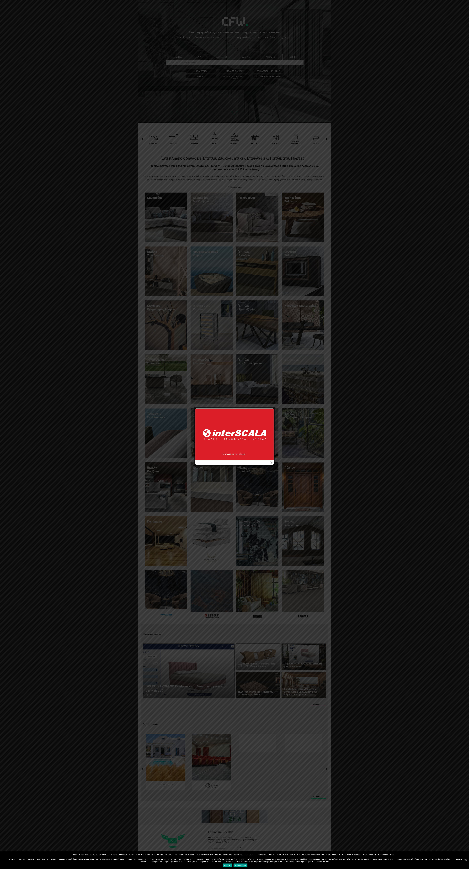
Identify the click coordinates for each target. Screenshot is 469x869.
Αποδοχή (227, 865)
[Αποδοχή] (466, 860)
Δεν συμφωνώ (240, 865)
